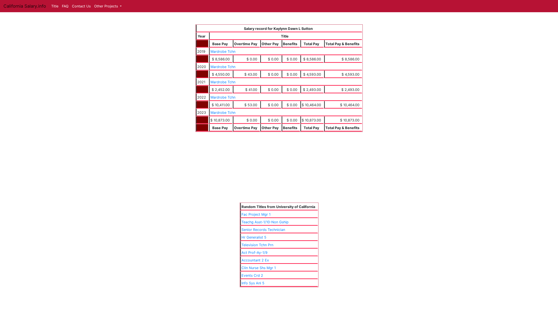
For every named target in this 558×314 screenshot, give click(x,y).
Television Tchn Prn (257, 245)
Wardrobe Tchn (222, 51)
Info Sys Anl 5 (253, 283)
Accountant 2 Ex (255, 260)
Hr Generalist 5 (254, 237)
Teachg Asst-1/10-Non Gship (265, 222)
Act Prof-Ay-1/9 (254, 252)
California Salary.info (24, 6)
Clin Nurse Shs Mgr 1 (259, 268)
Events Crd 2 (252, 275)
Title (54, 6)
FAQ (65, 6)
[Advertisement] (279, 164)
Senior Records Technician (263, 229)
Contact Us (81, 6)
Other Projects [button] (106, 6)
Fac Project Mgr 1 (256, 214)
